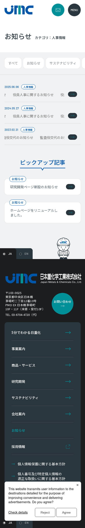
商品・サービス (23, 365)
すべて (13, 63)
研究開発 (18, 381)
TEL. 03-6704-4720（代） (22, 314)
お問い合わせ (58, 9)
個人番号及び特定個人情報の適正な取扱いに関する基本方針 (41, 476)
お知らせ (33, 63)
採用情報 (18, 446)
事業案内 (18, 348)
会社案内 (18, 413)
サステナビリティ (62, 63)
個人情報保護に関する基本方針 (41, 463)
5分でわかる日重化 (26, 332)
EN (26, 253)
